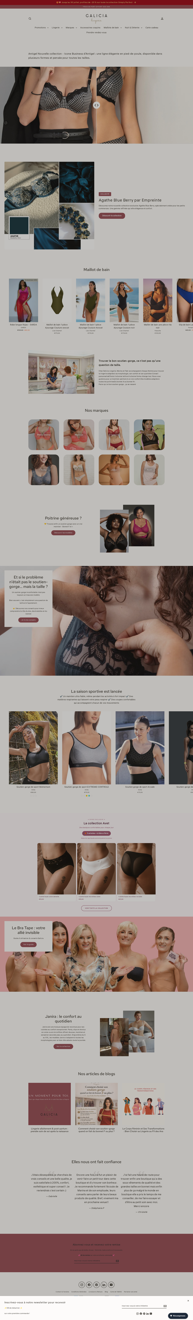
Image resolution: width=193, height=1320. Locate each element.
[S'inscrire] (165, 1306)
